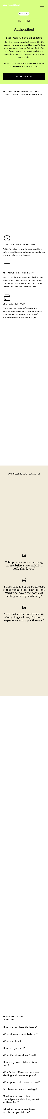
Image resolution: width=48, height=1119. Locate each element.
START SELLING (24, 76)
